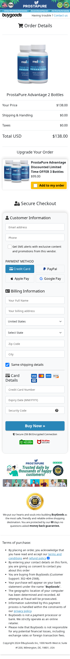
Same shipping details (27, 364)
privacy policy (22, 611)
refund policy (37, 558)
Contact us (61, 15)
